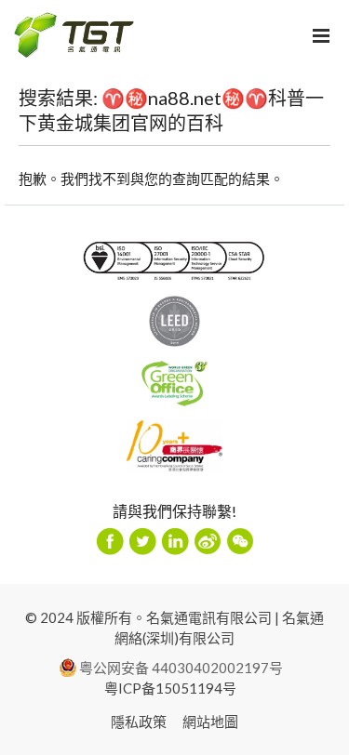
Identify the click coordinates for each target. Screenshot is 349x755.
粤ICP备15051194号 (170, 688)
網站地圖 (210, 721)
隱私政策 (139, 721)
